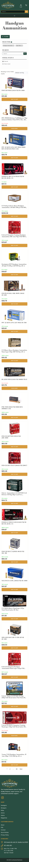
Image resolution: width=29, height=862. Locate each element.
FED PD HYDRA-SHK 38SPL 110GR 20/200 (13, 294)
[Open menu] (14, 16)
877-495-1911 (8, 845)
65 (16, 769)
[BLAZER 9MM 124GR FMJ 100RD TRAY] (14, 366)
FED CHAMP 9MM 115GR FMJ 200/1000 (11, 437)
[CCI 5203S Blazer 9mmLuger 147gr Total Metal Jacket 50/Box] (14, 595)
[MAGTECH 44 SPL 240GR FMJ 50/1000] (14, 567)
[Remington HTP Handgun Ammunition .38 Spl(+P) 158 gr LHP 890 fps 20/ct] (14, 251)
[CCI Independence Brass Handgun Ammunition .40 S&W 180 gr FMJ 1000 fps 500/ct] (14, 192)
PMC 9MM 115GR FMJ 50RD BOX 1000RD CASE (12, 408)
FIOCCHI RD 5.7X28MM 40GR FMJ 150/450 (13, 552)
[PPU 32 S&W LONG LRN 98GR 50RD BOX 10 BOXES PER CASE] (14, 134)
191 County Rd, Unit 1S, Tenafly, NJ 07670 (16, 842)
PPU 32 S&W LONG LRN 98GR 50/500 (14, 323)
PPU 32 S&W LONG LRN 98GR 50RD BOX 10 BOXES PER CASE (13, 148)
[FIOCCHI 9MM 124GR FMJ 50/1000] (14, 77)
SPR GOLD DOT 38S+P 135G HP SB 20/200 (13, 638)
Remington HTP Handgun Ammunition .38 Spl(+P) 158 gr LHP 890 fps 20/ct (14, 265)
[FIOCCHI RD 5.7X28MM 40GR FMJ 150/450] (14, 538)
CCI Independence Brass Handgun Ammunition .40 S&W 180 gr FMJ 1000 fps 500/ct (14, 207)
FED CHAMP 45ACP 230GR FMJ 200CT (14, 465)
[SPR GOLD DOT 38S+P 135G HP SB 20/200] (14, 624)
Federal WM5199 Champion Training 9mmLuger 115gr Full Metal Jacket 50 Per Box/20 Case (13, 727)
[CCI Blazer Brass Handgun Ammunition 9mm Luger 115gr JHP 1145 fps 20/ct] (14, 337)
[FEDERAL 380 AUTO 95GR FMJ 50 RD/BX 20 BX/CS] (14, 163)
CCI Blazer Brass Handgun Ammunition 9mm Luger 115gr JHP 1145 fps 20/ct (14, 351)
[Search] (26, 11)
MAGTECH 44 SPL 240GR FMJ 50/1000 (14, 581)
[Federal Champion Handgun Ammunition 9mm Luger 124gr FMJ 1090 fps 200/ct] (14, 653)
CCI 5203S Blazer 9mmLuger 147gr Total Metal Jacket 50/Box (13, 609)
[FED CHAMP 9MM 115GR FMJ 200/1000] (14, 423)
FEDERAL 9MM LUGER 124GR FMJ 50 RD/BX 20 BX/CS (14, 523)
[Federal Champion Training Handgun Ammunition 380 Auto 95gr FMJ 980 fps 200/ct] (14, 221)
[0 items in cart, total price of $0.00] (26, 5)
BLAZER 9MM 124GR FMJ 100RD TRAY (14, 379)
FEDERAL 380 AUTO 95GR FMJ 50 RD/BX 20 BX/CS (13, 177)
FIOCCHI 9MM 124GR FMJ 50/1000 (13, 90)
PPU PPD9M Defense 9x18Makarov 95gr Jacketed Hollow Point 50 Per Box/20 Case (14, 119)
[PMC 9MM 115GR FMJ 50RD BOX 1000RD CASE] (14, 393)
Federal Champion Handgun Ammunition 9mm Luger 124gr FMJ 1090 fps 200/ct (13, 668)
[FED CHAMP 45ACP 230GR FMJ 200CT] (14, 452)
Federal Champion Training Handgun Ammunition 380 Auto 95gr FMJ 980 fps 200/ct (14, 236)
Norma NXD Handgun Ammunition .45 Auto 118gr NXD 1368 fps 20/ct (14, 755)
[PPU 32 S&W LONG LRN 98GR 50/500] (14, 309)
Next (21, 769)
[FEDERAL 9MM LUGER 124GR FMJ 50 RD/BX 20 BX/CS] (14, 509)
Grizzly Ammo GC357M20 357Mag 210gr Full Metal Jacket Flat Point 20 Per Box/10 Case (13, 697)
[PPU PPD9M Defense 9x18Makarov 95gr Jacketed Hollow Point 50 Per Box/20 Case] (14, 104)
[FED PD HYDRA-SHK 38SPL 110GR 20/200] (14, 280)
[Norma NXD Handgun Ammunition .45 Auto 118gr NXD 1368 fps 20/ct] (14, 741)
